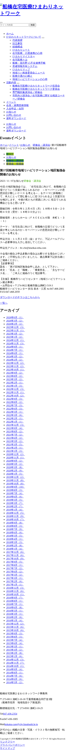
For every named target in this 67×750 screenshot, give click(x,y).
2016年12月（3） (15, 588)
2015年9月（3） (15, 633)
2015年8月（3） (15, 636)
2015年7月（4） (15, 640)
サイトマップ (7, 748)
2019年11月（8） (15, 480)
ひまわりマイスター (23, 56)
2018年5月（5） (15, 535)
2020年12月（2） (15, 454)
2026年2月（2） (15, 324)
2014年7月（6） (15, 676)
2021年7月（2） (15, 434)
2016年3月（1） (15, 614)
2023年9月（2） (15, 373)
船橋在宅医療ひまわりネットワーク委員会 (36, 89)
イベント (11, 102)
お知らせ (11, 111)
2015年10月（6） (15, 630)
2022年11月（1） (15, 392)
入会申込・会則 (15, 108)
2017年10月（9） (15, 558)
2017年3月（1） (15, 578)
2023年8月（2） (15, 376)
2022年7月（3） (15, 405)
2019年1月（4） (15, 509)
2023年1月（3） (15, 386)
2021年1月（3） (15, 451)
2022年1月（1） (15, 421)
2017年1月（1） (15, 584)
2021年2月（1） (15, 447)
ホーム (10, 33)
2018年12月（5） (15, 513)
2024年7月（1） (15, 350)
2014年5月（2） (15, 682)
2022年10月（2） (15, 395)
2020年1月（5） (15, 474)
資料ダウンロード (16, 118)
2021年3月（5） (15, 444)
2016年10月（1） (15, 594)
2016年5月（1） (15, 610)
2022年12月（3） (15, 389)
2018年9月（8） (15, 522)
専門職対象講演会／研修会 (27, 92)
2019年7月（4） (15, 493)
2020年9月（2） (15, 460)
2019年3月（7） (15, 503)
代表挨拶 (17, 40)
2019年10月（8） (15, 483)
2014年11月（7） (15, 663)
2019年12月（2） (15, 477)
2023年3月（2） (15, 379)
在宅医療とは (19, 59)
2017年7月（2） (15, 568)
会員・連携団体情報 (17, 105)
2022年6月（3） (15, 408)
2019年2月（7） (15, 506)
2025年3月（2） (15, 333)
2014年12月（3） (15, 659)
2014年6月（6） (15, 679)
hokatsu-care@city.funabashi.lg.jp (21, 724)
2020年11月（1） (15, 457)
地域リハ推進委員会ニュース (28, 72)
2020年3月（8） (15, 467)
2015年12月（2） (15, 623)
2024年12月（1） (15, 340)
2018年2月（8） (15, 545)
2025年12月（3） (15, 327)
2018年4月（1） (15, 539)
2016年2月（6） (15, 617)
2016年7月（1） (15, 604)
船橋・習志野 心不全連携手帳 (28, 63)
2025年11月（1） (15, 330)
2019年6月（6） (15, 496)
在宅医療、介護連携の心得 (27, 53)
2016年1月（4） (15, 620)
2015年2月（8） (15, 653)
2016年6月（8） (15, 607)
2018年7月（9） (15, 529)
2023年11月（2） (15, 366)
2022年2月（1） (15, 418)
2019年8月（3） (15, 490)
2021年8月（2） (15, 431)
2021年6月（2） (15, 438)
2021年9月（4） (15, 428)
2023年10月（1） (15, 369)
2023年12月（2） (15, 363)
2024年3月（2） (15, 356)
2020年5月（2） (15, 464)
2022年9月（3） (15, 399)
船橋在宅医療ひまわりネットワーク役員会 (36, 85)
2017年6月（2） (15, 571)
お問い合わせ (13, 115)
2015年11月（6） (15, 627)
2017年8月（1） (15, 565)
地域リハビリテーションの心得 (29, 79)
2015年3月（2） (15, 650)
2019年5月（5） (15, 500)
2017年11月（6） (15, 555)
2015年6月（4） (15, 643)
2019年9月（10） (15, 487)
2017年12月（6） (15, 552)
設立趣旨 (17, 43)
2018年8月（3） (15, 526)
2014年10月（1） (15, 666)
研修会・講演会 (41, 145)
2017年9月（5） (15, 562)
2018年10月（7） (15, 519)
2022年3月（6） (15, 415)
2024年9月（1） (15, 346)
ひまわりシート (21, 50)
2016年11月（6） (15, 591)
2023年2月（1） (15, 382)
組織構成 (17, 46)
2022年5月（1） (15, 412)
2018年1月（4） (15, 548)
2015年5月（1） (15, 646)
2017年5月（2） (15, 575)
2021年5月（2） (15, 441)
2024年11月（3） (15, 343)
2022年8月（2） (15, 402)
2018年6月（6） (15, 532)
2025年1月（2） (15, 337)
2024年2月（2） (15, 359)
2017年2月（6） (15, 581)
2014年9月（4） (15, 669)
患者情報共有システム (24, 66)
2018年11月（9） (15, 516)
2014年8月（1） (15, 672)
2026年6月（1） (15, 317)
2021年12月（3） (15, 425)
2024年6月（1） (15, 353)
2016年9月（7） (15, 597)
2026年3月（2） (15, 320)
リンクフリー (7, 741)
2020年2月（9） (15, 470)
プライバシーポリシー (12, 745)
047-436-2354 (10, 713)
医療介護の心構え (22, 76)
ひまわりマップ (21, 69)
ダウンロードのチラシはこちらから (20, 297)
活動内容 (11, 82)
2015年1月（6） (15, 656)
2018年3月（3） (15, 542)
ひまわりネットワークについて (23, 37)
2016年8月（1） (15, 601)
